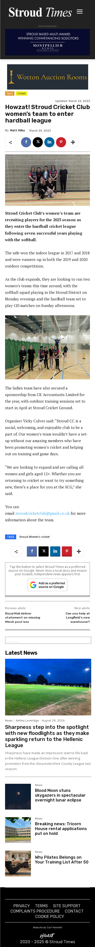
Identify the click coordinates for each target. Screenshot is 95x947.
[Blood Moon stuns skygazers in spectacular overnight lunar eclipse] (18, 797)
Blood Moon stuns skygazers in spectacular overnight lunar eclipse (60, 795)
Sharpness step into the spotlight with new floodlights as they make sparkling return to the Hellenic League (47, 736)
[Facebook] (26, 142)
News (8, 720)
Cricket (21, 93)
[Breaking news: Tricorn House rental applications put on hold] (18, 830)
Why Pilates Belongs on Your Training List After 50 (61, 859)
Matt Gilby (17, 130)
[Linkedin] (49, 142)
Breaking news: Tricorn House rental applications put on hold (61, 828)
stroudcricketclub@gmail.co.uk (42, 513)
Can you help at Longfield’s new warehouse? (78, 618)
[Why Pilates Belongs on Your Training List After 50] (18, 863)
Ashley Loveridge (27, 720)
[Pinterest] (61, 142)
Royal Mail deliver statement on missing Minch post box (22, 618)
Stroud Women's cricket (34, 537)
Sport (10, 93)
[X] (38, 142)
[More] (73, 142)
